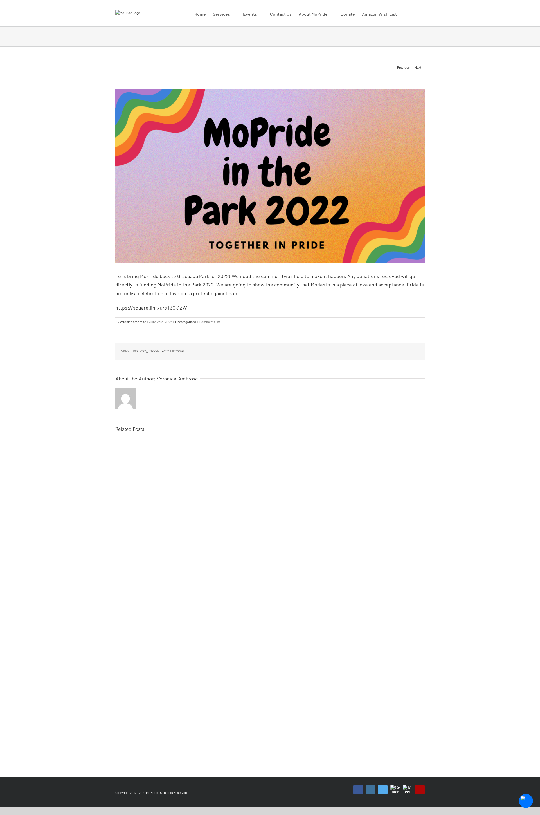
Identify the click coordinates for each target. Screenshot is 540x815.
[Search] (416, 13)
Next (418, 67)
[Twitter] (354, 351)
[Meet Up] (407, 786)
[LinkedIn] (363, 351)
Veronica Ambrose (133, 322)
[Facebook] (345, 351)
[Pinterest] (399, 351)
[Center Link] (395, 786)
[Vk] (408, 351)
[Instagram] (370, 789)
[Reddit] (372, 351)
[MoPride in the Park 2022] (270, 176)
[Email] (417, 351)
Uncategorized (185, 322)
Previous (403, 67)
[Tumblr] (390, 351)
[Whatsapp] (381, 351)
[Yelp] (420, 789)
